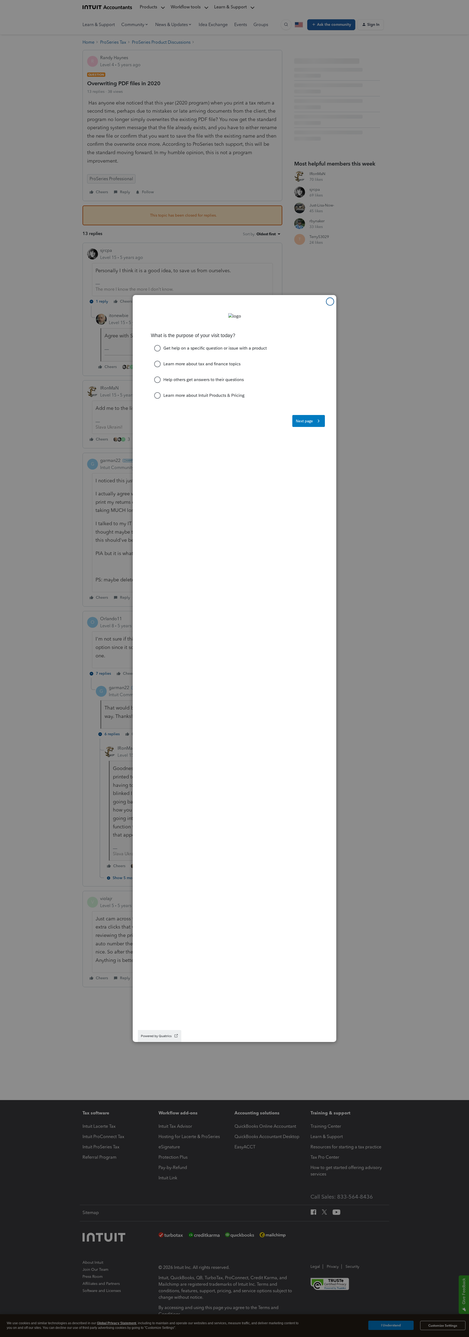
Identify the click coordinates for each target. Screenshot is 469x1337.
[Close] (330, 301)
